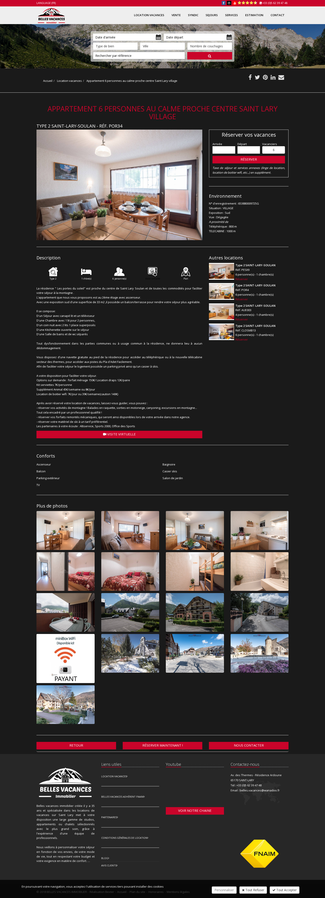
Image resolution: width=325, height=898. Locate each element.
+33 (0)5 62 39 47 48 (274, 3)
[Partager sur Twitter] (257, 78)
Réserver (249, 159)
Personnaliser (224, 890)
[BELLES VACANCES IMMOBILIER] (51, 14)
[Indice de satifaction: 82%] (247, 3)
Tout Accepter (286, 890)
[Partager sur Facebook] (250, 78)
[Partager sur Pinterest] (265, 78)
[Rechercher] (209, 55)
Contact (278, 15)
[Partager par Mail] (281, 78)
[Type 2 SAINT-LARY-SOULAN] (221, 271)
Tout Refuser (254, 890)
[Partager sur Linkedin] (273, 78)
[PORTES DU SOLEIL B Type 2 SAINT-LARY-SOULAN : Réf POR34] (119, 185)
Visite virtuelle (121, 434)
